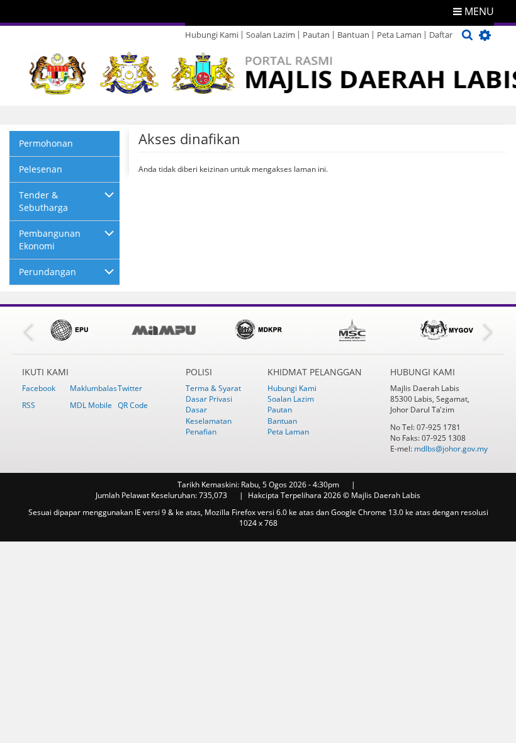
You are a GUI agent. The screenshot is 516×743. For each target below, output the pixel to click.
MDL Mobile (91, 405)
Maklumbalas (93, 388)
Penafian (201, 431)
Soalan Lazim (270, 34)
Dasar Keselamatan (209, 415)
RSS (28, 405)
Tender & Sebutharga (43, 201)
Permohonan (46, 143)
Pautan (316, 34)
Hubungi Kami (211, 34)
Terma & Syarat (213, 388)
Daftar (440, 34)
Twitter (130, 388)
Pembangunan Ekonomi (50, 239)
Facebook (38, 388)
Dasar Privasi (209, 399)
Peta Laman (399, 34)
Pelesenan (40, 169)
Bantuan (353, 34)
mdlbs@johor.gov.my (451, 448)
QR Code (133, 405)
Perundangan (47, 272)
